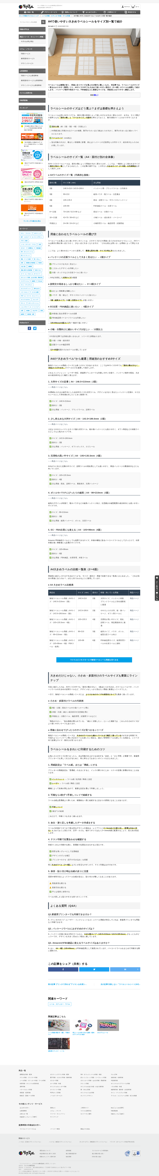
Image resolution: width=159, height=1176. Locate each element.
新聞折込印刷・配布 (26, 1074)
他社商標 (68, 1156)
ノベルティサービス (56, 1095)
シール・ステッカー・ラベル (28, 244)
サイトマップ (54, 1117)
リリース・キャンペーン (32, 295)
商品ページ (134, 598)
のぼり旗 (23, 266)
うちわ (29, 273)
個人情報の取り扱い (98, 1153)
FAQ (117, 1108)
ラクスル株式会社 (39, 1163)
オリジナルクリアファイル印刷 (120, 1083)
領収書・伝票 (30, 314)
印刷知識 (38, 248)
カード (22, 273)
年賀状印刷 (114, 1080)
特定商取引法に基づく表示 (48, 1153)
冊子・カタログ (25, 237)
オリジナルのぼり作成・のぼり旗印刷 (92, 1086)
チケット (23, 303)
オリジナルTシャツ (26, 288)
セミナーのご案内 (86, 1114)
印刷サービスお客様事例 (29, 75)
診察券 (22, 314)
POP (22, 295)
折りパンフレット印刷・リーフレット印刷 (93, 1077)
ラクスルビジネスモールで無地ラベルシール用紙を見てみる (94, 660)
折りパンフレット (25, 255)
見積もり (53, 1108)
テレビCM (114, 1074)
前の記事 (68, 984)
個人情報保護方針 (71, 1153)
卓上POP (35, 310)
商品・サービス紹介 (26, 259)
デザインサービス (27, 63)
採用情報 (68, 1150)
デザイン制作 (24, 240)
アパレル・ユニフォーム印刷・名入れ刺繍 (124, 1095)
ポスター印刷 (54, 1080)
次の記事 (120, 984)
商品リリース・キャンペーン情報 (31, 37)
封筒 (22, 262)
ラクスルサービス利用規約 (100, 1150)
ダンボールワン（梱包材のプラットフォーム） (94, 1141)
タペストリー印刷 (55, 1089)
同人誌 (40, 281)
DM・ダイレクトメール (27, 251)
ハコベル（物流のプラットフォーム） (60, 1141)
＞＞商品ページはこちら (58, 387)
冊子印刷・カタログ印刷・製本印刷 (61, 1077)
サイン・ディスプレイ (26, 284)
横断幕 (30, 266)
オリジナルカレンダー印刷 (58, 1086)
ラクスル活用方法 (26, 93)
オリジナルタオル (25, 299)
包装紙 (28, 310)
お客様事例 (24, 71)
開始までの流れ (85, 1129)
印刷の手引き (24, 29)
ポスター (23, 248)
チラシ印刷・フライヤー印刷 (28, 1077)
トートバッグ (35, 306)
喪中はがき (37, 288)
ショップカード (25, 306)
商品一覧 (22, 1071)
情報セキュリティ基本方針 (48, 1156)
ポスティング (37, 233)
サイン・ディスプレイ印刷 (119, 1092)
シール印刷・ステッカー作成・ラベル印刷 (32, 1080)
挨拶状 (33, 281)
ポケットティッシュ (33, 303)
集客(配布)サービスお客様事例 (32, 80)
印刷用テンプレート (28, 1117)
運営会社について (45, 1150)
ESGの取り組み (96, 1156)
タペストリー (37, 273)
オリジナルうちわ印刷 (87, 1092)
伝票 (22, 310)
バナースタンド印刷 (26, 1089)
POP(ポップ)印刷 (55, 1092)
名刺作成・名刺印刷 (117, 1077)
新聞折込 (30, 248)
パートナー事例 (55, 1129)
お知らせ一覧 (24, 1114)
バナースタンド (25, 292)
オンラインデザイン (37, 237)
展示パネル (38, 270)
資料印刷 (22, 1086)
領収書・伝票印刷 (25, 1092)
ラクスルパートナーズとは (28, 1129)
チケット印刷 (85, 1083)
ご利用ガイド (85, 1108)
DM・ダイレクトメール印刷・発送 (91, 1074)
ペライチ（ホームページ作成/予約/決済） (122, 1141)
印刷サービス (25, 53)
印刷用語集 (24, 100)
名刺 (40, 244)
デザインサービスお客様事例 (31, 85)
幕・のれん (37, 259)
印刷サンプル (117, 1114)
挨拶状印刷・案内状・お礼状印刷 (121, 1089)
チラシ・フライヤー (26, 233)
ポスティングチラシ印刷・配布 (59, 1074)
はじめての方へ (24, 1108)
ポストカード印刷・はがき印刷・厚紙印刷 (31, 277)
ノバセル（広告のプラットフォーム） (30, 1141)
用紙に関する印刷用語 (26, 270)
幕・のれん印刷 (85, 1089)
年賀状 (40, 262)
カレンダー (36, 299)
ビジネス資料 (35, 292)
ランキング (24, 108)
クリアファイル (25, 281)
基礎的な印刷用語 (30, 262)
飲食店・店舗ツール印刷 (27, 1095)
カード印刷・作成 (55, 1083)
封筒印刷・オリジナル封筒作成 (29, 1083)
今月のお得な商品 (27, 41)
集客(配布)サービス (28, 58)
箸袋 (42, 310)
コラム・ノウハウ (26, 49)
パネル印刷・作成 (116, 1086)
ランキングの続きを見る (32, 221)
